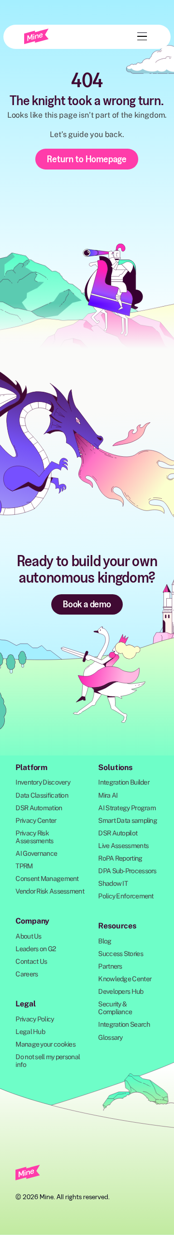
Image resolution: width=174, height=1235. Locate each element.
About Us (28, 936)
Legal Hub (30, 1031)
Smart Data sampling (127, 820)
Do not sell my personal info (47, 1060)
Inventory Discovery (42, 782)
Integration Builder (123, 782)
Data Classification (41, 795)
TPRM (23, 866)
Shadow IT (113, 883)
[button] (140, 36)
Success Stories (120, 953)
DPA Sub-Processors (127, 871)
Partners (110, 966)
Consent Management (46, 878)
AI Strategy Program (127, 808)
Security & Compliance (115, 1008)
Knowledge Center (124, 979)
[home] (36, 36)
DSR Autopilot (117, 833)
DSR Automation (38, 808)
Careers (26, 974)
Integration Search (124, 1024)
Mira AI (107, 795)
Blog (104, 941)
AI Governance (36, 853)
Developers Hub (120, 991)
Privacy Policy (34, 1019)
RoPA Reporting (120, 858)
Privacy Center (35, 820)
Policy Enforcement (125, 896)
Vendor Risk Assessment (49, 891)
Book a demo (87, 604)
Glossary (110, 1037)
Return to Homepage (87, 159)
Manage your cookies (45, 1044)
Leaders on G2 (35, 949)
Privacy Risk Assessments (34, 837)
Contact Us (31, 961)
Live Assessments (123, 845)
